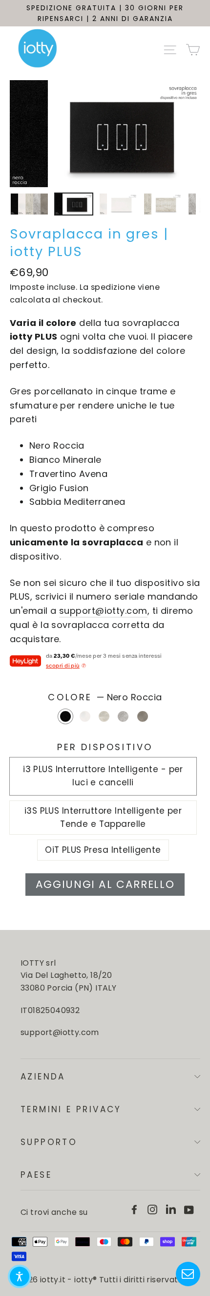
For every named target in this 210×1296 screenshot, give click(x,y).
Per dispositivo (105, 747)
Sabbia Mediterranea (142, 716)
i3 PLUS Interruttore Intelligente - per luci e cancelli (103, 775)
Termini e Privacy (71, 1109)
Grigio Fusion (123, 716)
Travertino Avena (104, 716)
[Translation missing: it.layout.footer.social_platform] (134, 1209)
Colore (105, 697)
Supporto (49, 1142)
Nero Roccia (65, 716)
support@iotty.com (103, 611)
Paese (36, 1175)
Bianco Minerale (85, 716)
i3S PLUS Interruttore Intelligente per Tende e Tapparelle (103, 817)
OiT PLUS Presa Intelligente (103, 850)
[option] (105, 133)
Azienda (43, 1076)
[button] (19, 1276)
